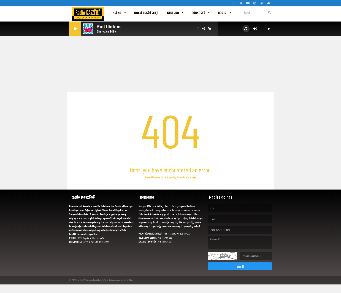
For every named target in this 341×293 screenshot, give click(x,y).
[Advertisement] (170, 62)
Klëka (117, 12)
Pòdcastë (198, 12)
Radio (222, 12)
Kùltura (173, 12)
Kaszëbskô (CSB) (146, 12)
